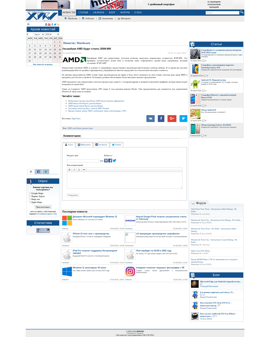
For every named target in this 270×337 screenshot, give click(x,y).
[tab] (68, 144)
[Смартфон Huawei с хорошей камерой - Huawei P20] (195, 103)
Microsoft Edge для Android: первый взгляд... (220, 281)
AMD (69, 128)
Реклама (130, 333)
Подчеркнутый (79, 170)
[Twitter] (183, 118)
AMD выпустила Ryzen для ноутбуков (84, 103)
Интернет (126, 18)
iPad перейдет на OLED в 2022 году (153, 250)
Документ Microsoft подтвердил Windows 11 (95, 216)
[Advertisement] (152, 30)
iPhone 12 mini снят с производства (91, 233)
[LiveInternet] (43, 232)
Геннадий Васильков (209, 286)
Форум (201, 203)
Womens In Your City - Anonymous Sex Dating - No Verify (215, 220)
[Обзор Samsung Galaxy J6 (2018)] (195, 133)
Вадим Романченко (208, 297)
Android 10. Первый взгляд (213, 80)
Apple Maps (36, 202)
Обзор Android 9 (208, 110)
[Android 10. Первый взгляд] (195, 88)
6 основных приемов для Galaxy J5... (217, 292)
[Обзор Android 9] (195, 118)
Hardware (73, 18)
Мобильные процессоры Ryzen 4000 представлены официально (96, 101)
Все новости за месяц (42, 64)
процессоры (87, 128)
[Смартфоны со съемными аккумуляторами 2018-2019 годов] (195, 58)
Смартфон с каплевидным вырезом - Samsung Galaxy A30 (218, 66)
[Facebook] (161, 118)
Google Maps (37, 193)
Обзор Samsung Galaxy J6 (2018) (216, 125)
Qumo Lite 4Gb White (200, 251)
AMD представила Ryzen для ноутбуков (85, 106)
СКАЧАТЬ (98, 12)
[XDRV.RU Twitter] (55, 24)
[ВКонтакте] (150, 118)
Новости (69, 43)
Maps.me (35, 199)
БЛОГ (112, 12)
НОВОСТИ (69, 12)
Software (89, 18)
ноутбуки (77, 128)
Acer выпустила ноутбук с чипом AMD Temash (88, 108)
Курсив (74, 170)
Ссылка (84, 170)
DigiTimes (76, 118)
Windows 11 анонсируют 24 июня (89, 267)
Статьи (216, 44)
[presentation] (69, 144)
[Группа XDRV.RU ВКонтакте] (46, 24)
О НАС (138, 12)
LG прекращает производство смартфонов (158, 233)
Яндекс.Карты (38, 196)
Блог (216, 275)
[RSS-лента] (58, 24)
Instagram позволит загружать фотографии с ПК (160, 267)
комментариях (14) (48, 214)
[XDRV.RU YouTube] (49, 24)
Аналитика (107, 18)
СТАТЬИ (83, 12)
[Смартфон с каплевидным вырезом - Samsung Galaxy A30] (195, 73)
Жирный (70, 170)
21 (204, 295)
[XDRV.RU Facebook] (52, 24)
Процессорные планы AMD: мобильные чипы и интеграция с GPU (97, 111)
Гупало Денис (206, 318)
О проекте (139, 333)
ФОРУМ (125, 12)
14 (205, 136)
